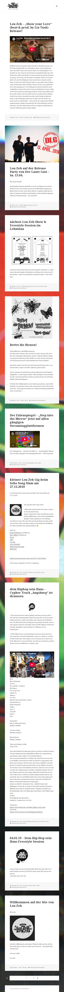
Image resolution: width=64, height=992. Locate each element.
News (30, 117)
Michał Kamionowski (17, 547)
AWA (11, 540)
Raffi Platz (13, 549)
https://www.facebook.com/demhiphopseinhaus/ (26, 812)
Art (23, 400)
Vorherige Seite (7, 978)
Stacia (12, 537)
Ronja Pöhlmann (15, 533)
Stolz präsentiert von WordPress (19, 988)
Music (27, 117)
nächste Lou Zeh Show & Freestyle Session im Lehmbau (28, 225)
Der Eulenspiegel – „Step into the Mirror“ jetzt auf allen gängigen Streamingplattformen (31, 420)
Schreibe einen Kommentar (42, 117)
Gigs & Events (28, 572)
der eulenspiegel (29, 463)
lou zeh (23, 117)
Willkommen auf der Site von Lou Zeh (32, 904)
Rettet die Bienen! (23, 345)
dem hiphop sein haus (26, 205)
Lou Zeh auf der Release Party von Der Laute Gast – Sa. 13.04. (29, 171)
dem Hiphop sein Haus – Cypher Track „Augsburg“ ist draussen (31, 592)
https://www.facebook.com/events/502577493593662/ (28, 558)
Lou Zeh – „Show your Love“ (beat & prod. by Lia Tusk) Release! (31, 27)
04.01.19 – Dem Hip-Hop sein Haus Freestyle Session (31, 839)
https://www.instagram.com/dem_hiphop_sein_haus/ (28, 807)
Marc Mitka (14, 535)
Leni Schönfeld (15, 544)
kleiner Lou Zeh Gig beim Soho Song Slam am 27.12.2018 (29, 483)
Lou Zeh (12, 542)
